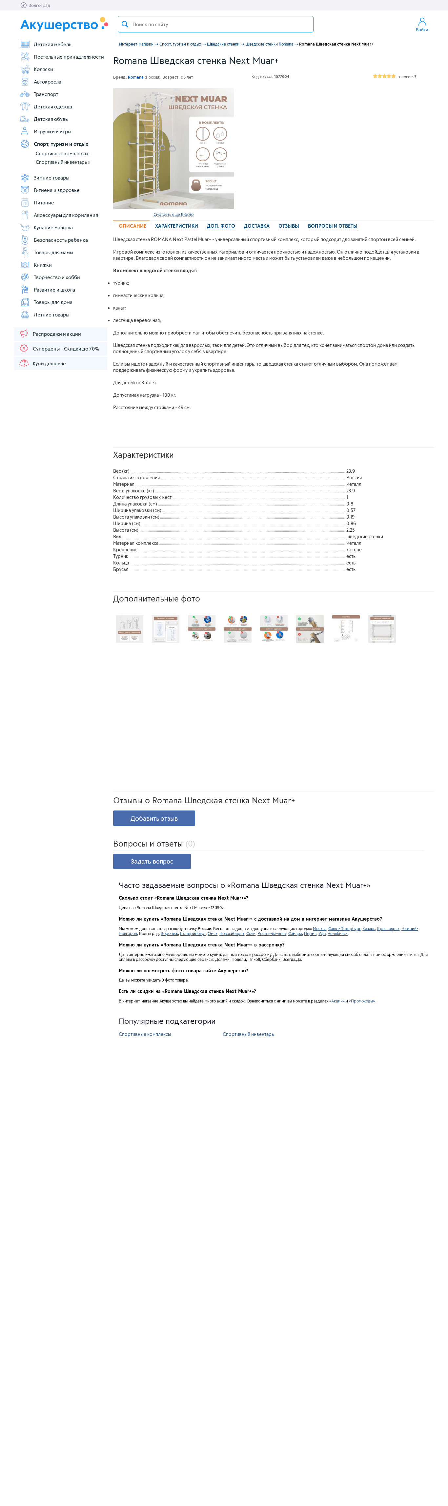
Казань (368, 928)
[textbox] (216, 24)
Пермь (310, 933)
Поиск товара (125, 24)
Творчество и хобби (57, 277)
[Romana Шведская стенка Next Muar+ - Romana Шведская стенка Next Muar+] (129, 629)
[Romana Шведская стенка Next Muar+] (173, 148)
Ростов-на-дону (271, 933)
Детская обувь (51, 119)
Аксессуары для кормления (66, 215)
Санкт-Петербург (344, 928)
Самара (295, 933)
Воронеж (169, 933)
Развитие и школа (54, 290)
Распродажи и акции (57, 334)
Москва (319, 928)
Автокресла (47, 82)
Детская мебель (52, 44)
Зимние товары (51, 178)
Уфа (322, 933)
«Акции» (337, 1001)
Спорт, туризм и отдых (61, 144)
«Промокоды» (362, 1001)
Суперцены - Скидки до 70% (66, 349)
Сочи (250, 933)
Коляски (43, 69)
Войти (422, 29)
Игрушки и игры (52, 131)
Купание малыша (53, 227)
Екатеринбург (193, 933)
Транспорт (46, 94)
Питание (44, 202)
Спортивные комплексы (63, 153)
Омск (212, 933)
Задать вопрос (152, 861)
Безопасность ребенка (61, 240)
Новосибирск (231, 933)
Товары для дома (53, 302)
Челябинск (338, 933)
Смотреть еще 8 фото (173, 214)
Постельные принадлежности (69, 57)
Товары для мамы (53, 252)
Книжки (43, 265)
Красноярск (388, 928)
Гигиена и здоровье (57, 190)
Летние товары (51, 314)
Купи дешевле (49, 363)
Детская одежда (53, 106)
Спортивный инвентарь (63, 162)
